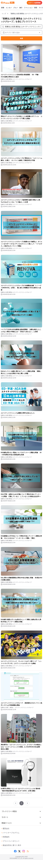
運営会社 (5, 828)
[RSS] (28, 851)
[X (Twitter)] (19, 851)
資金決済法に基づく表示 (11, 845)
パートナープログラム (10, 833)
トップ (4, 13)
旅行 (20, 7)
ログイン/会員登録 (34, 3)
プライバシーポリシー (10, 841)
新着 (2, 7)
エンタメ (9, 7)
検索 (21, 38)
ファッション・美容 (30, 7)
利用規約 (5, 837)
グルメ (15, 7)
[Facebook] (15, 851)
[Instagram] (23, 851)
